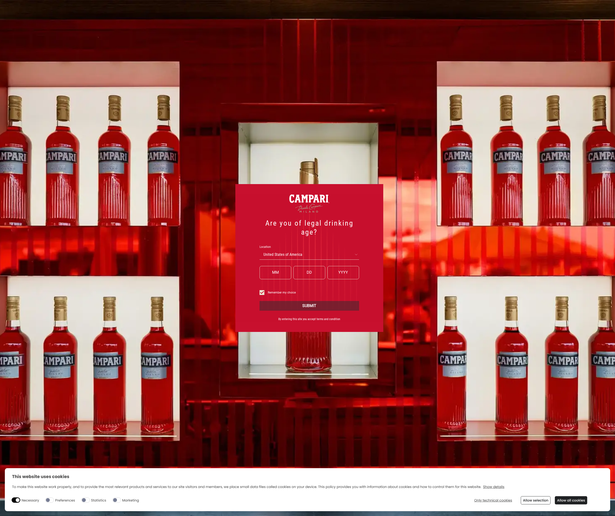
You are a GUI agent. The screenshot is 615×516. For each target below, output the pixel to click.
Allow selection (535, 500)
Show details (493, 487)
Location (265, 247)
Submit (309, 305)
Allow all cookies (571, 500)
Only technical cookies (493, 500)
